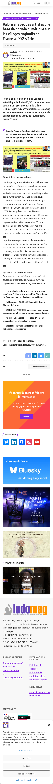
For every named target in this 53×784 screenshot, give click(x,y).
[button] (48, 725)
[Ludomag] (14, 3)
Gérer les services (25, 750)
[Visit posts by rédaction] (6, 55)
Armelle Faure (25, 272)
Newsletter (9, 666)
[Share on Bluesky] (41, 355)
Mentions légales (38, 679)
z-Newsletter (30, 18)
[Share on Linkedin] (34, 355)
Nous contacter (11, 670)
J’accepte (26, 584)
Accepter (26, 758)
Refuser (26, 766)
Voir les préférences (26, 773)
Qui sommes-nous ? (13, 663)
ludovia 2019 (29, 345)
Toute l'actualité (12, 18)
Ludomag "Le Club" (13, 677)
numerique (41, 345)
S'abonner (26, 417)
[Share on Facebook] (28, 355)
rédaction (13, 51)
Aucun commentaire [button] (40, 366)
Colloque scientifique (12, 345)
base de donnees (25, 341)
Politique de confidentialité (26, 780)
